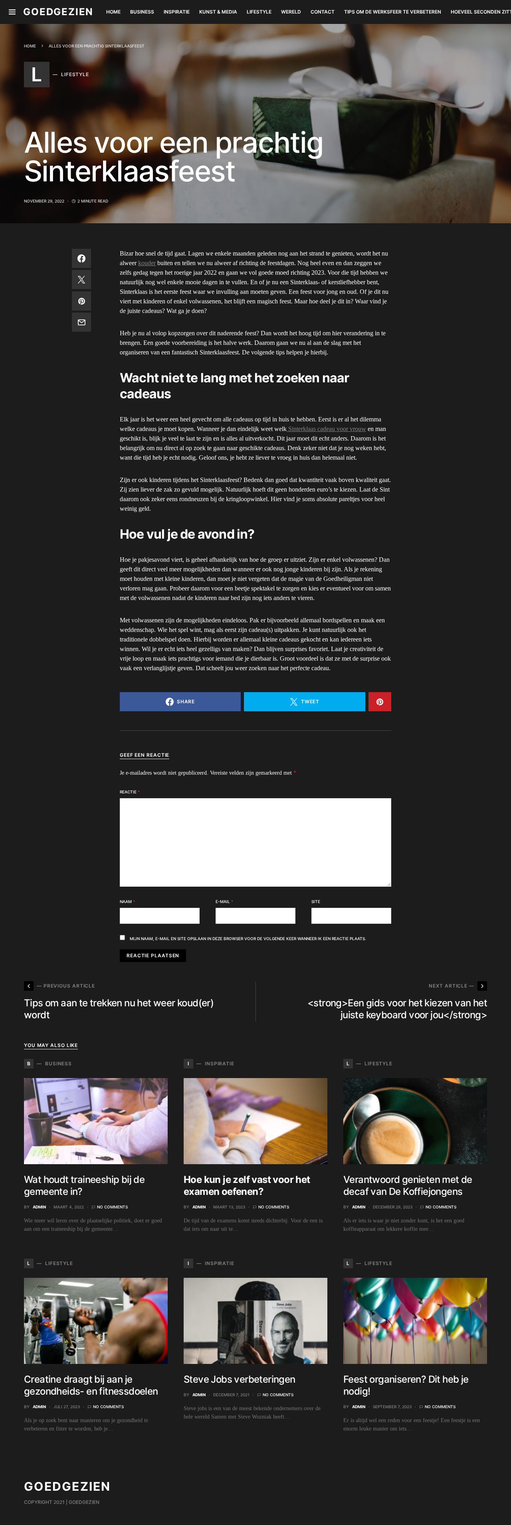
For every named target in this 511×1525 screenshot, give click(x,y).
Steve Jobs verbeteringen (239, 1379)
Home (30, 45)
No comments (112, 1206)
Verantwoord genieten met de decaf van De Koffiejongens (407, 1185)
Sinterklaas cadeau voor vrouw (326, 428)
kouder (147, 263)
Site (315, 901)
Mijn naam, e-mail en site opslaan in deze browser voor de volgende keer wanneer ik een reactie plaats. (248, 938)
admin (39, 1206)
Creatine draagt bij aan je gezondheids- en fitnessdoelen (91, 1385)
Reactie (130, 791)
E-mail (224, 901)
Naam (127, 901)
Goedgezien (58, 12)
